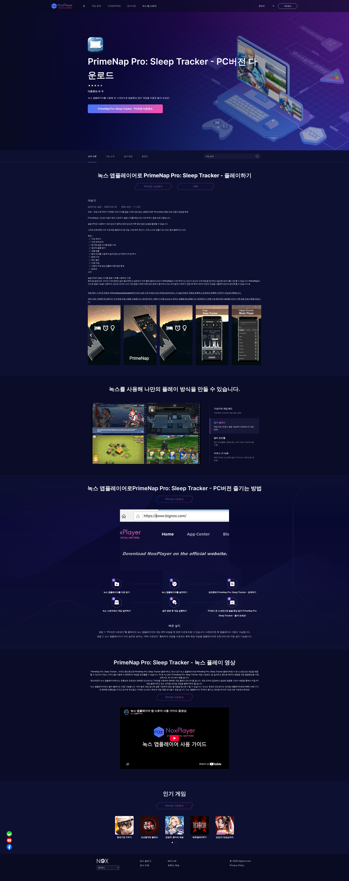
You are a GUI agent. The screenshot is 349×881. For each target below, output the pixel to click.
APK (195, 186)
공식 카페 (144, 865)
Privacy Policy (237, 865)
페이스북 (172, 861)
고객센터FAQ (114, 6)
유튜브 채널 (173, 865)
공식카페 (131, 6)
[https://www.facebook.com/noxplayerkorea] (9, 847)
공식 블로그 (145, 861)
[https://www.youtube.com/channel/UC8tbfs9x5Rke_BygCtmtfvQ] (9, 840)
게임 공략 (96, 6)
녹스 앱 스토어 (149, 6)
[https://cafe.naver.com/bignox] (9, 833)
